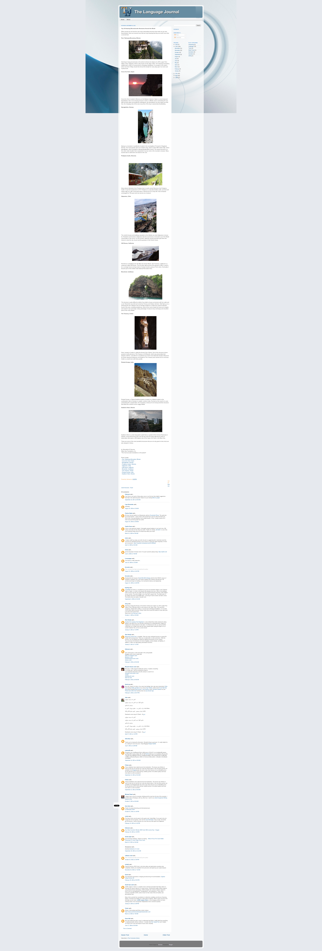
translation (191, 52)
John (126, 697)
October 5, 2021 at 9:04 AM (131, 801)
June (176, 60)
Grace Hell (127, 918)
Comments (178, 37)
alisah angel (128, 836)
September (177, 54)
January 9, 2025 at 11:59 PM (132, 903)
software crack (128, 855)
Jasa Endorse (145, 689)
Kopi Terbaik (149, 687)
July (176, 58)
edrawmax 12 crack (134, 849)
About (128, 19)
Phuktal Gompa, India (127, 472)
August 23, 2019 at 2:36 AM (132, 508)
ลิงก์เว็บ (147, 754)
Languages (191, 46)
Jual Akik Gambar (156, 689)
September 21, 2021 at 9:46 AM (132, 789)
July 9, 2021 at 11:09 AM (131, 745)
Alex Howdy (128, 620)
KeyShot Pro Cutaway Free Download (134, 622)
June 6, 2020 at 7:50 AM (131, 553)
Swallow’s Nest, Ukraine (128, 473)
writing (190, 55)
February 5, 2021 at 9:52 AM (132, 662)
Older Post (166, 935)
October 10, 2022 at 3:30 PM (132, 859)
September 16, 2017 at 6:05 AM (132, 499)
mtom (126, 538)
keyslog (127, 587)
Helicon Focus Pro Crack (154, 838)
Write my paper (156, 497)
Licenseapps (128, 558)
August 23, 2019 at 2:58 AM (132, 521)
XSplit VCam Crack (140, 840)
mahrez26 (127, 750)
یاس (144, 714)
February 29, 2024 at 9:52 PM (132, 880)
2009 (176, 77)
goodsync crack (129, 657)
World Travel (192, 50)
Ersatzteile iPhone (154, 515)
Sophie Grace (128, 526)
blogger (134, 770)
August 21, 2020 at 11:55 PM (132, 583)
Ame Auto (127, 806)
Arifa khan (127, 738)
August (177, 56)
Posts (177, 35)
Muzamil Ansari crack (130, 666)
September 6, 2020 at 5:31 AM (132, 599)
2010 (176, 75)
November (177, 50)
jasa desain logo (150, 690)
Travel (131, 487)
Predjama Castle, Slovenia (129, 464)
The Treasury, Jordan (127, 470)
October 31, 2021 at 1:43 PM (132, 811)
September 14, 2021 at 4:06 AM (132, 760)
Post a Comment (127, 928)
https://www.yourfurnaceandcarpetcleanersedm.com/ (137, 911)
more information (149, 819)
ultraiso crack (128, 660)
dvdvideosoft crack (129, 676)
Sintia (126, 549)
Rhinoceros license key (130, 636)
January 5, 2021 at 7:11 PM (131, 644)
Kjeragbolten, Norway (127, 462)
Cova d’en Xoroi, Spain (128, 461)
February (177, 69)
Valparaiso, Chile (126, 465)
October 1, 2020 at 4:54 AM (131, 615)
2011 (176, 73)
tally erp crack (128, 677)
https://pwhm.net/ (162, 551)
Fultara (127, 765)
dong (126, 603)
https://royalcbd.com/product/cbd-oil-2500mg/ (145, 543)
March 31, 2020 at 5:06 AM (131, 533)
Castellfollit (128, 589)
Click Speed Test (155, 922)
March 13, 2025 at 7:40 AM (131, 913)
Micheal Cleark (129, 794)
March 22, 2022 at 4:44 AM (131, 842)
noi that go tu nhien (136, 613)
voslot (126, 816)
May (176, 62)
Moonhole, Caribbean (127, 469)
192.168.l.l (158, 529)
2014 (176, 44)
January (177, 71)
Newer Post (125, 935)
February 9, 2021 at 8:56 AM (132, 679)
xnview (126, 674)
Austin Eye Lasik (129, 884)
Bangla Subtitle (152, 743)
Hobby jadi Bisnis (135, 687)
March (176, 66)
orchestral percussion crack (131, 658)
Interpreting (191, 44)
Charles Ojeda (128, 513)
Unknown (127, 494)
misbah (127, 864)
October (177, 52)
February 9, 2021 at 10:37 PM (132, 692)
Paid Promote (138, 689)
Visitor (126, 908)
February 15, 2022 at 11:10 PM (132, 823)
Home (122, 19)
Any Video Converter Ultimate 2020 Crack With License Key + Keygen (142, 830)
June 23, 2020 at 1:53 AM (131, 562)
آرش (144, 732)
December (177, 48)
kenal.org (127, 684)
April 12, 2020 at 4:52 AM (131, 545)
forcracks (127, 567)
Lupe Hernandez (129, 504)
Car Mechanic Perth (130, 809)
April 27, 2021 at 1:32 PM (131, 734)
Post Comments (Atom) (133, 938)
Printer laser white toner (131, 690)
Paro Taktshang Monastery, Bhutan (131, 459)
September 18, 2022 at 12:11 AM (133, 851)
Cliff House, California (127, 467)
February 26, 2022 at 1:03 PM (132, 832)
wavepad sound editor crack (132, 673)
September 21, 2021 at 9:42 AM (132, 775)
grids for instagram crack (131, 655)
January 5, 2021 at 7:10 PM (131, 629)
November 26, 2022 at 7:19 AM (132, 869)
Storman (160, 944)
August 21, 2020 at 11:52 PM (132, 571)
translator (191, 54)
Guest (126, 874)
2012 (176, 46)
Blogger (171, 944)
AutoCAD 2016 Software (145, 578)
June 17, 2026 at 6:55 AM (131, 925)
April (176, 64)
